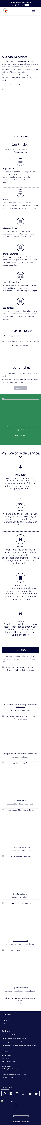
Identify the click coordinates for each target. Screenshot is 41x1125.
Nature (23, 710)
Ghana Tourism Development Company (14, 1038)
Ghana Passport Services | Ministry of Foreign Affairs (19, 1045)
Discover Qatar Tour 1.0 (20, 941)
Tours (5, 1024)
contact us (20, 355)
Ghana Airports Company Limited (12, 1042)
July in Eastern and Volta (20, 988)
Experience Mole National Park (20, 847)
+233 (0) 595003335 (21, 5)
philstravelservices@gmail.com (21, 2)
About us (6, 1020)
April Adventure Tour (20, 800)
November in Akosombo (20, 894)
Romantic (26, 944)
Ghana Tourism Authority (10, 1035)
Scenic (29, 710)
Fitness (21, 804)
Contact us (20, 136)
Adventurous (13, 710)
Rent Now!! (20, 435)
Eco (19, 710)
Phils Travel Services (19, 1122)
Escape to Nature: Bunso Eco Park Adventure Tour (20, 754)
